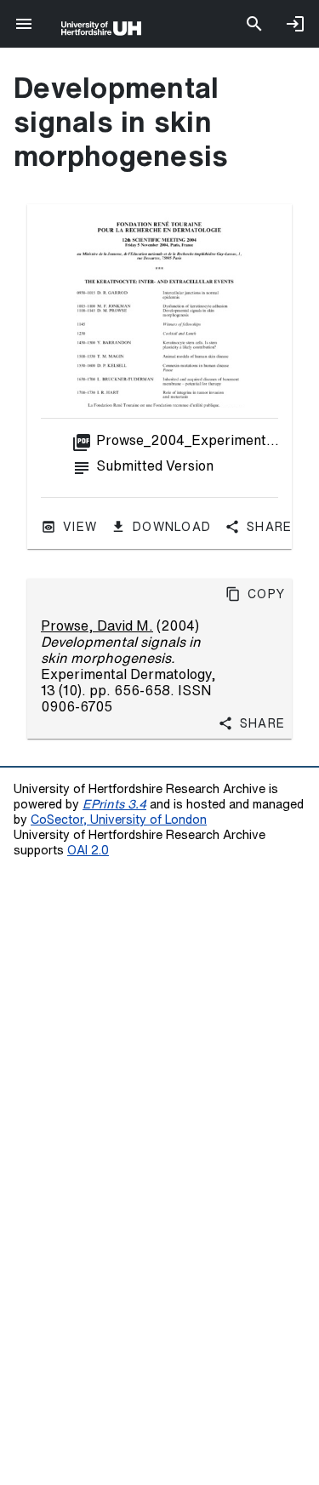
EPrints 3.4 (114, 803)
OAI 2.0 (88, 849)
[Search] (254, 23)
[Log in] (295, 23)
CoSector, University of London (119, 819)
